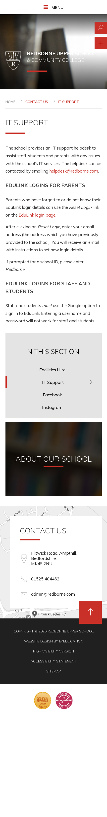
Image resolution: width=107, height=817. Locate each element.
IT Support (68, 102)
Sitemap (53, 671)
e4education (71, 641)
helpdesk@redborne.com (73, 171)
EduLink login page (37, 215)
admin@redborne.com (53, 594)
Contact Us (36, 102)
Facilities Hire (52, 369)
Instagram (52, 407)
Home (10, 102)
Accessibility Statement (53, 661)
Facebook (52, 394)
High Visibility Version (53, 651)
